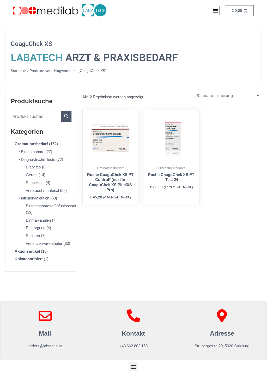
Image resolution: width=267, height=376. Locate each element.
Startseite (18, 71)
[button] (215, 10)
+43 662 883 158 (133, 346)
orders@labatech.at (45, 346)
